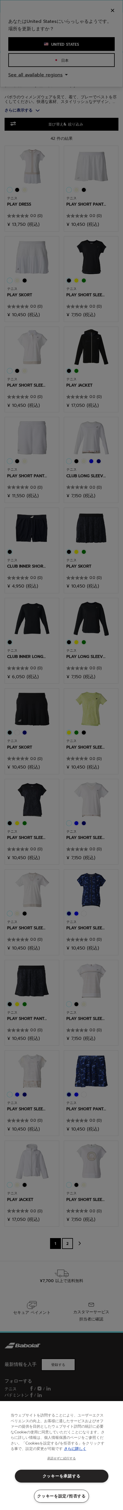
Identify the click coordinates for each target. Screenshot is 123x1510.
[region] (61, 1455)
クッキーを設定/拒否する (61, 1496)
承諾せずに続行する (61, 1458)
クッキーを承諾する (61, 1476)
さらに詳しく (75, 1448)
